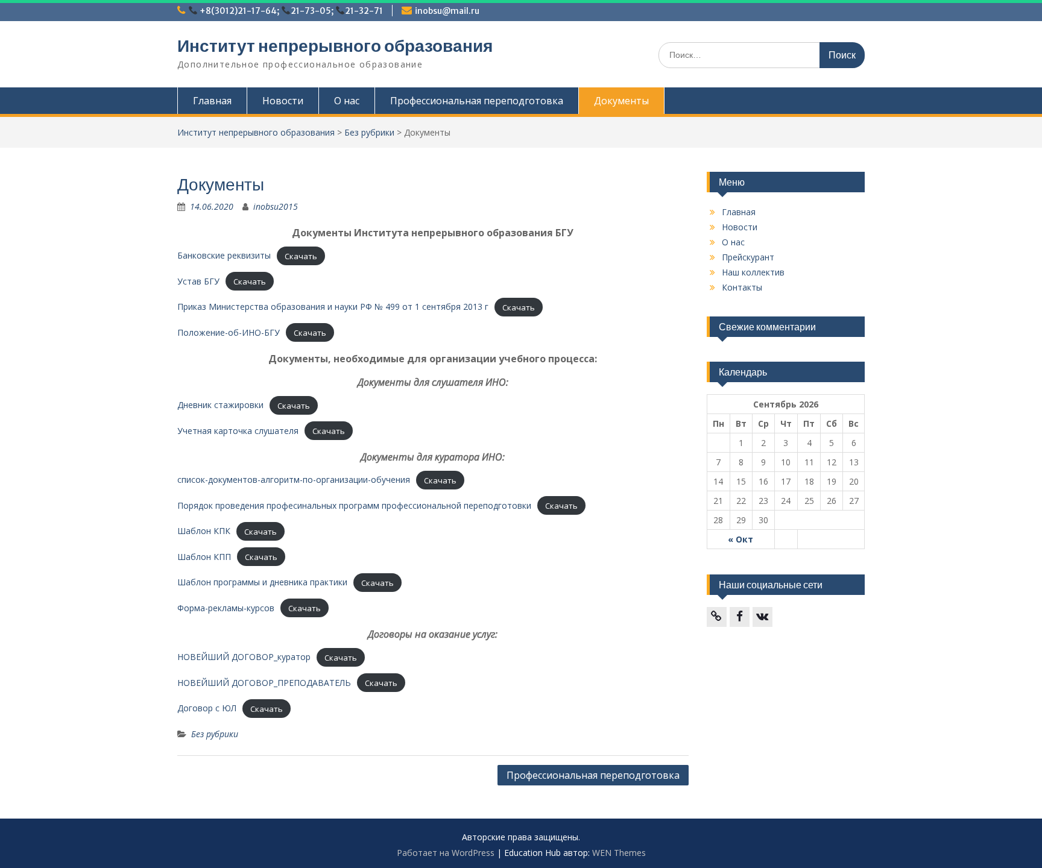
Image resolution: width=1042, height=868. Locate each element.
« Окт (740, 539)
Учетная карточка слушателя (237, 430)
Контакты (742, 287)
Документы (621, 100)
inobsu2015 (275, 206)
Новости (282, 100)
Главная (212, 100)
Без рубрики (369, 132)
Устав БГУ (198, 281)
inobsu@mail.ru (447, 10)
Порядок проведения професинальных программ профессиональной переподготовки (354, 505)
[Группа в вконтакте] (762, 617)
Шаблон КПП (204, 556)
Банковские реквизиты (224, 255)
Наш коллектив (753, 272)
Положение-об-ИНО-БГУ (228, 332)
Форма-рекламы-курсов (225, 608)
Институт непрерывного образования (335, 46)
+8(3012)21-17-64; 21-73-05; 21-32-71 (290, 10)
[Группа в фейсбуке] (740, 617)
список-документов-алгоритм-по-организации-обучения (293, 479)
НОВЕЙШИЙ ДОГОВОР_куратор (244, 656)
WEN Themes (619, 852)
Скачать (301, 255)
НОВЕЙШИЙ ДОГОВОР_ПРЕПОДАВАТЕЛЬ (264, 682)
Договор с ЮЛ (206, 708)
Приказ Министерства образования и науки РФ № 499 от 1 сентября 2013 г (332, 306)
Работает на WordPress (445, 852)
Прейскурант (748, 257)
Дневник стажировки (220, 404)
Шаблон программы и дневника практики (262, 582)
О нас (346, 100)
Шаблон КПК (203, 530)
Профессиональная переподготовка (476, 100)
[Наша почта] (717, 617)
